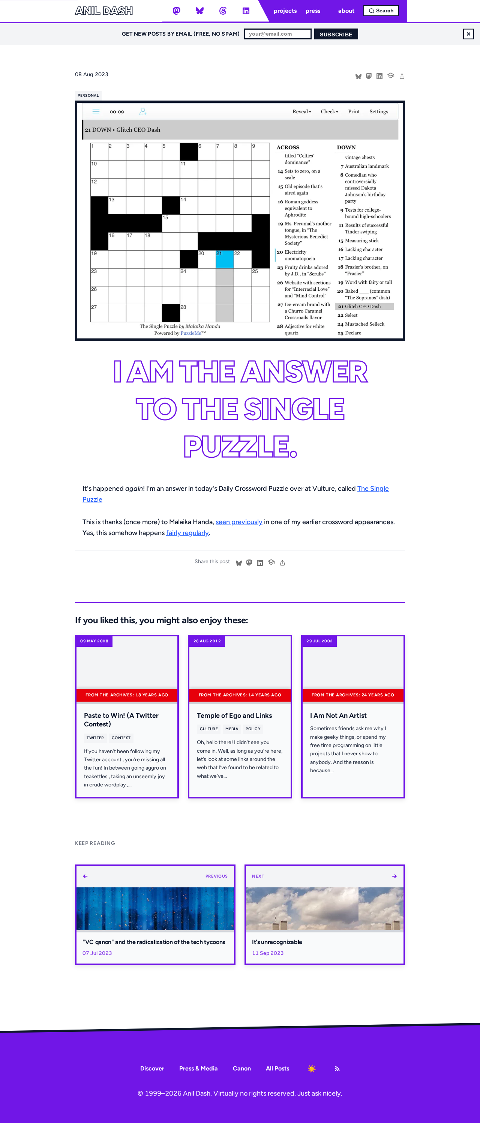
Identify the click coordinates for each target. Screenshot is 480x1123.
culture (209, 728)
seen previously (239, 522)
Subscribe (336, 35)
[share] (402, 75)
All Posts (277, 1068)
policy (253, 728)
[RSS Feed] (337, 1069)
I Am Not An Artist (338, 715)
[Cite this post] (390, 74)
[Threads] (222, 11)
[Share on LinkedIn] (379, 75)
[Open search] (381, 10)
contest (121, 737)
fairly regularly (187, 533)
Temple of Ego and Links (234, 715)
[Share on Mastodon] (369, 75)
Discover (152, 1068)
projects (285, 10)
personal (88, 95)
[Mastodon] (176, 11)
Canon (242, 1068)
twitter (95, 737)
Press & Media (198, 1068)
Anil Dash (103, 11)
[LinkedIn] (246, 11)
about (346, 10)
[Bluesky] (200, 11)
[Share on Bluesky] (359, 75)
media (231, 728)
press (313, 10)
